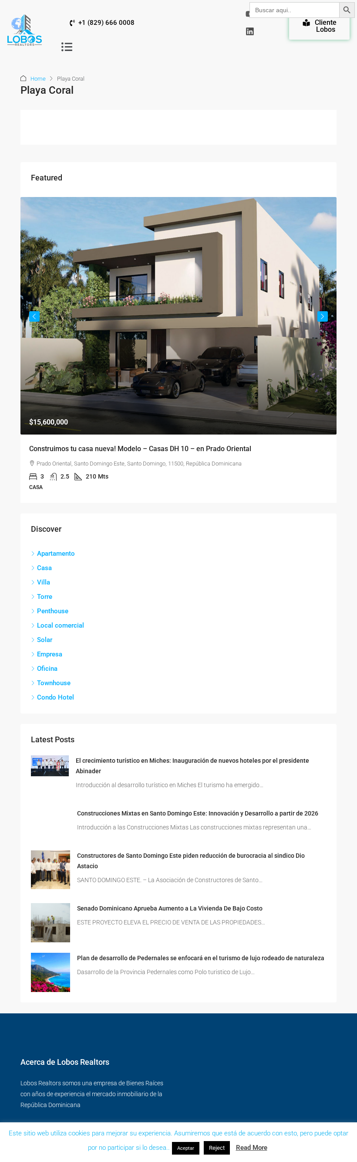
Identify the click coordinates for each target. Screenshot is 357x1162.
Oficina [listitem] (47, 669)
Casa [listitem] (44, 568)
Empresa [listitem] (49, 654)
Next (322, 316)
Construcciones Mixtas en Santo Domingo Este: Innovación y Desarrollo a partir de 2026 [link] (197, 813)
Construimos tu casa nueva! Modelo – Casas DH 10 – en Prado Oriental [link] (140, 449)
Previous (34, 316)
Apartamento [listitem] (56, 553)
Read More (251, 1148)
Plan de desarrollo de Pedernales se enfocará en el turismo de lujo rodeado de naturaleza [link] (200, 958)
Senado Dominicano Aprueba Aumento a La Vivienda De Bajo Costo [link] (170, 908)
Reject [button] (217, 1148)
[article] (178, 350)
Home (38, 78)
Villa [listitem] (43, 582)
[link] (178, 316)
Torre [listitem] (44, 597)
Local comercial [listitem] (60, 625)
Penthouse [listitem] (52, 611)
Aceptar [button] (185, 1148)
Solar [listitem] (44, 640)
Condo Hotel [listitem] (55, 697)
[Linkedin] (250, 31)
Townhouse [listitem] (54, 683)
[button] (66, 46)
